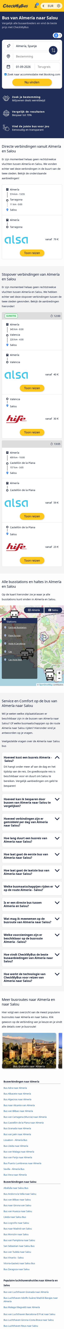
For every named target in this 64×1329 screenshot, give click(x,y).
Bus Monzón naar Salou (16, 1234)
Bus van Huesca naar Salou (18, 1211)
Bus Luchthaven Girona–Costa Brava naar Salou (29, 1319)
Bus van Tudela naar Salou (17, 1251)
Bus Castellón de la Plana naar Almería (24, 1122)
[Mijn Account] (36, 5)
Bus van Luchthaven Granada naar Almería (26, 1292)
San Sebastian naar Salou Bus (19, 1246)
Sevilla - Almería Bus (14, 1169)
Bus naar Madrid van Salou (18, 1228)
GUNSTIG (11, 315)
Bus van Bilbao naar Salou (17, 1199)
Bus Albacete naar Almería (17, 1093)
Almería (35, 610)
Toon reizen (32, 253)
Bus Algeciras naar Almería (17, 1099)
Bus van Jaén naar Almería (17, 1134)
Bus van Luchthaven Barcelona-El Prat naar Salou (29, 1314)
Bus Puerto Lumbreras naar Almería (22, 1163)
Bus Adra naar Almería (15, 1087)
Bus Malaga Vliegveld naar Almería (22, 1307)
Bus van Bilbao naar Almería (18, 1111)
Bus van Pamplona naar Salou (19, 1240)
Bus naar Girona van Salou (17, 1205)
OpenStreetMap (46, 684)
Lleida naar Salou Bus (15, 1217)
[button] (14, 615)
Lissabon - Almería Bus (15, 1140)
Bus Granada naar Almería (17, 1128)
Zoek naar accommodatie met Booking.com (33, 74)
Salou (54, 610)
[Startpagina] (16, 6)
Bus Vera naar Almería (15, 1174)
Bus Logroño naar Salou (16, 1222)
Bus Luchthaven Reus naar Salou (21, 1325)
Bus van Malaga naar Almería (19, 1151)
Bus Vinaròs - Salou (14, 1257)
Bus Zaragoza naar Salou (17, 1269)
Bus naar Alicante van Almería (19, 1105)
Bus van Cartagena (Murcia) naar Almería (25, 1116)
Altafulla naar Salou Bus (16, 1188)
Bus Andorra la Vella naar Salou (20, 1193)
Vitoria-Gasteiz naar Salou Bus (19, 1263)
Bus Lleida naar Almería (16, 1145)
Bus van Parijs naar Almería (18, 1157)
